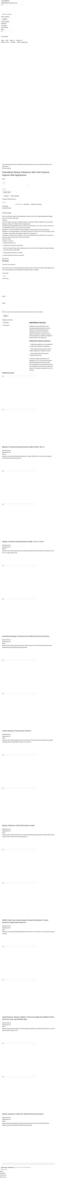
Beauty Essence (13, 164)
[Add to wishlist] (4, 461)
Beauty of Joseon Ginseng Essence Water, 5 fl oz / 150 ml (23, 541)
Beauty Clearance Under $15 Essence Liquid (18, 825)
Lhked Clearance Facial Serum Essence (16, 731)
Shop (7, 164)
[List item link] (28, 1155)
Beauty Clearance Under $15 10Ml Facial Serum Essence (23, 1114)
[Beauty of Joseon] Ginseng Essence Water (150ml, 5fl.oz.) (23, 447)
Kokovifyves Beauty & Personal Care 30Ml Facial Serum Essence (25, 636)
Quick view (4, 468)
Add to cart (7, 192)
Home (4, 164)
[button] (4, 464)
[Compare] (4, 444)
